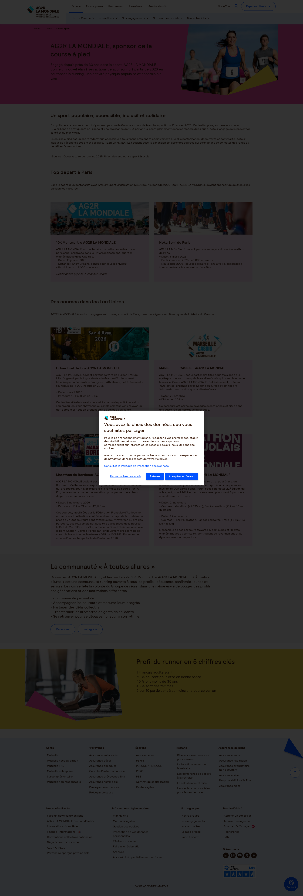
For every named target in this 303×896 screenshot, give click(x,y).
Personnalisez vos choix (125, 476)
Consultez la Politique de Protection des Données (136, 466)
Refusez (155, 476)
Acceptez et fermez (182, 476)
